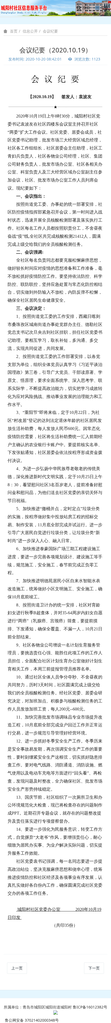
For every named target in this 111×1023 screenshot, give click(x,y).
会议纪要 (50, 31)
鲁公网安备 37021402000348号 (32, 1020)
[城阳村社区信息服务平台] (27, 7)
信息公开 (30, 31)
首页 (14, 31)
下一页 (94, 968)
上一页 (17, 968)
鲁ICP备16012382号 (90, 1007)
